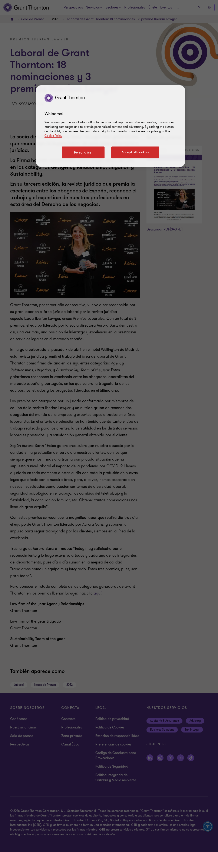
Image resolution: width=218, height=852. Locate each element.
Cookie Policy (53, 136)
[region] (110, 126)
